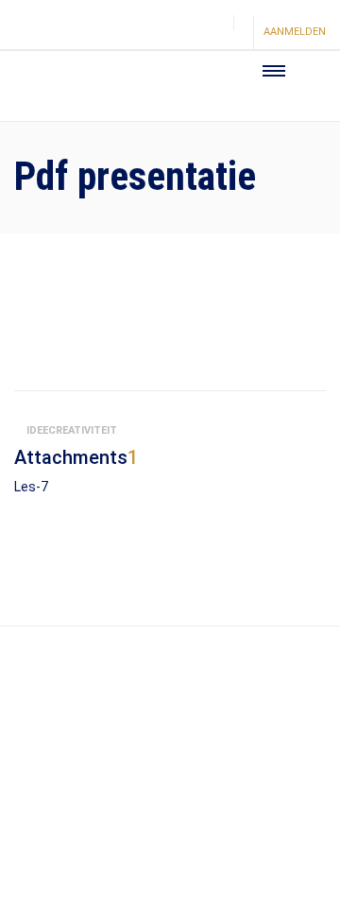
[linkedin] (212, 33)
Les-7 (31, 486)
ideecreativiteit (71, 430)
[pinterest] (180, 33)
